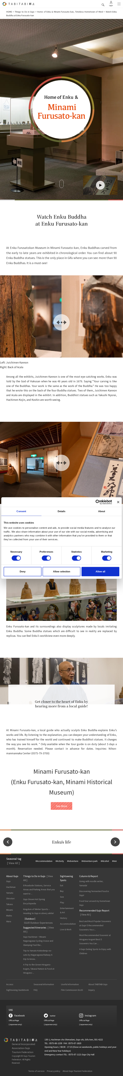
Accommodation (68, 923)
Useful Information (70, 984)
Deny (22, 571)
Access (9, 984)
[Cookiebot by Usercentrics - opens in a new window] (98, 502)
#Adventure (72, 860)
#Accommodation (44, 860)
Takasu (9, 904)
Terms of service (36, 1070)
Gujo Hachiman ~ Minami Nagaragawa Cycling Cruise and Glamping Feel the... (38, 940)
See (62, 896)
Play (62, 902)
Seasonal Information (44, 984)
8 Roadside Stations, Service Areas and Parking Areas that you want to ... (39, 889)
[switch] (46, 558)
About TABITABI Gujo (97, 984)
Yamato (9, 892)
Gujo (8, 881)
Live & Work (65, 929)
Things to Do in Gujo (25, 11)
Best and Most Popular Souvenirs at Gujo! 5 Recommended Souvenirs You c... (95, 925)
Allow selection (61, 571)
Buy (62, 890)
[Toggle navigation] (119, 4)
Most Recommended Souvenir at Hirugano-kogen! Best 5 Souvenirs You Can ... (95, 939)
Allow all (100, 571)
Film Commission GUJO (72, 989)
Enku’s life (61, 842)
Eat (61, 885)
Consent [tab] (21, 511)
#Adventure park (90, 860)
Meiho (9, 915)
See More (61, 806)
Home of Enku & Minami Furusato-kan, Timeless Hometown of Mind (70, 11)
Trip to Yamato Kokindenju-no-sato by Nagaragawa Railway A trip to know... (37, 954)
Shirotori (10, 898)
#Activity (60, 860)
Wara (8, 921)
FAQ (35, 989)
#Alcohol (105, 860)
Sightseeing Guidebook (17, 989)
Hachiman (11, 886)
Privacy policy (53, 1070)
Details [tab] (62, 511)
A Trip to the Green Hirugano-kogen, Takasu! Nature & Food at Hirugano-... (38, 968)
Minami (9, 909)
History (63, 917)
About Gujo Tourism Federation (77, 1070)
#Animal (115, 860)
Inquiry (91, 989)
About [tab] (101, 511)
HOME (9, 11)
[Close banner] (118, 502)
